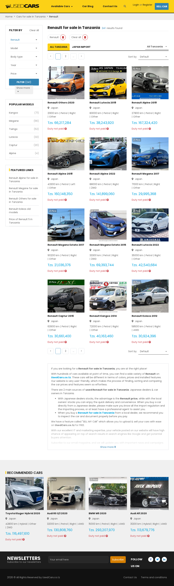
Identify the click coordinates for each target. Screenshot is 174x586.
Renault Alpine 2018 (60, 173)
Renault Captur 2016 (61, 316)
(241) (24, 82)
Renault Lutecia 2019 (103, 102)
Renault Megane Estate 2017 (66, 245)
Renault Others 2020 (61, 102)
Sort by (132, 56)
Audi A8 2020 (138, 513)
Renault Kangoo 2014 (103, 316)
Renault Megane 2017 (145, 173)
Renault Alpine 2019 (144, 102)
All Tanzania (58, 47)
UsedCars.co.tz (61, 377)
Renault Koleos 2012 (144, 316)
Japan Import (81, 47)
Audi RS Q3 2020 (57, 513)
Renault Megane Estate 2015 (108, 245)
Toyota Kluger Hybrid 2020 (22, 513)
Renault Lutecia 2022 (145, 245)
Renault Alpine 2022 (102, 173)
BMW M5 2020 (97, 513)
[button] (66, 56)
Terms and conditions (154, 577)
